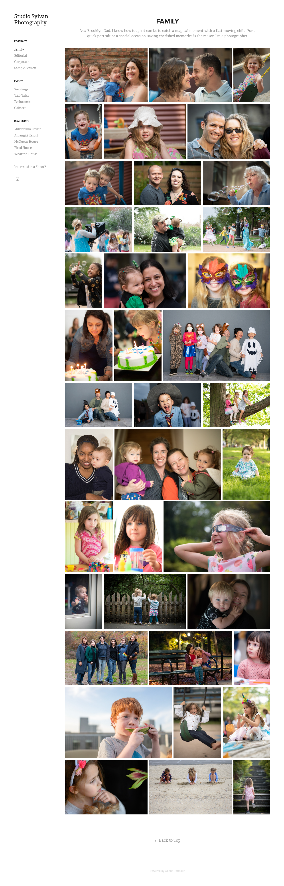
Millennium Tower (27, 129)
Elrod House (23, 148)
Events (18, 81)
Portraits (20, 41)
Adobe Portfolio (175, 871)
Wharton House (25, 154)
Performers (22, 102)
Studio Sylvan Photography (31, 19)
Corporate (21, 62)
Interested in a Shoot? (30, 167)
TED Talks (21, 95)
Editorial (20, 56)
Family (19, 49)
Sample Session (25, 68)
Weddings (21, 89)
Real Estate (21, 121)
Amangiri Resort (26, 135)
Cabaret (20, 108)
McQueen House (26, 142)
